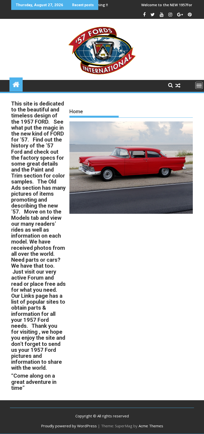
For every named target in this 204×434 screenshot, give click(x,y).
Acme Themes (151, 425)
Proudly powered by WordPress (69, 425)
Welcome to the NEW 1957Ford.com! (164, 4)
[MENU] (199, 85)
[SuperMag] (16, 83)
